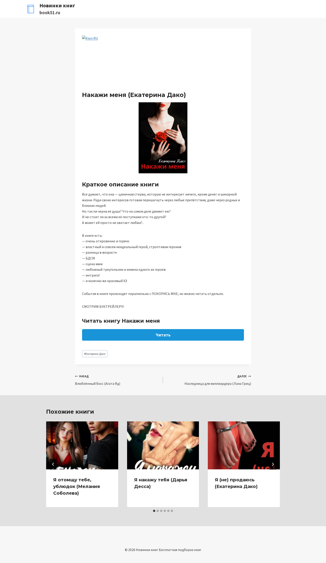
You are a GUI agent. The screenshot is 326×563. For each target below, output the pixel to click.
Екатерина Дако (95, 354)
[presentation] (82, 445)
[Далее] (272, 464)
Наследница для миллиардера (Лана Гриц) (218, 380)
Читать (163, 335)
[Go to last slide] (53, 464)
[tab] (154, 511)
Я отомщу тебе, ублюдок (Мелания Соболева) (76, 486)
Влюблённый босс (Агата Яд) (97, 380)
